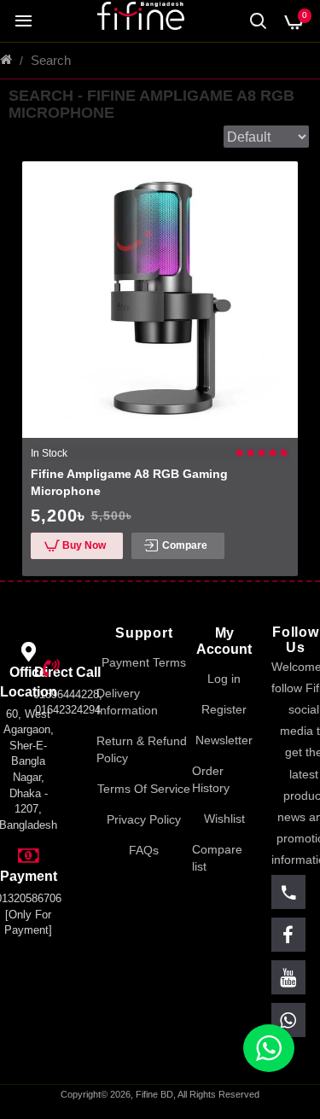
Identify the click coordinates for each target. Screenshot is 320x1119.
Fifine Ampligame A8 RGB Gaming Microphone (129, 482)
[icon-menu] (288, 892)
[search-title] (258, 21)
